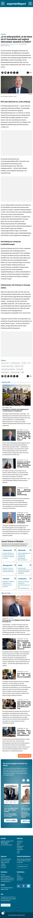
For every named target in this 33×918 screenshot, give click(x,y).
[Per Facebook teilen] (11, 72)
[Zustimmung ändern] (3, 913)
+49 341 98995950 (7, 845)
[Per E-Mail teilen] (2, 72)
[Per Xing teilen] (14, 72)
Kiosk (7, 889)
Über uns (3, 874)
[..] (22, 372)
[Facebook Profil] (23, 886)
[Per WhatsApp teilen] (8, 72)
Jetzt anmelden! (6, 905)
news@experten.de (5, 881)
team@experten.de (9, 878)
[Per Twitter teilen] (17, 72)
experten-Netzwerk (5, 876)
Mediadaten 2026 (22, 866)
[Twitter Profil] (28, 886)
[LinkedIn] (19, 886)
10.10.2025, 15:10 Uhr (13, 44)
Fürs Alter (3, 34)
